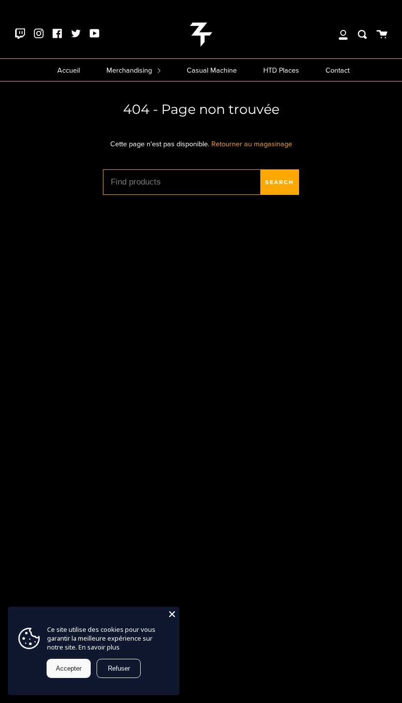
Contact (338, 70)
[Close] (172, 614)
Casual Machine (212, 70)
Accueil (68, 70)
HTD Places (281, 70)
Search (279, 182)
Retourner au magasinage (251, 144)
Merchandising (130, 70)
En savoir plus (99, 647)
